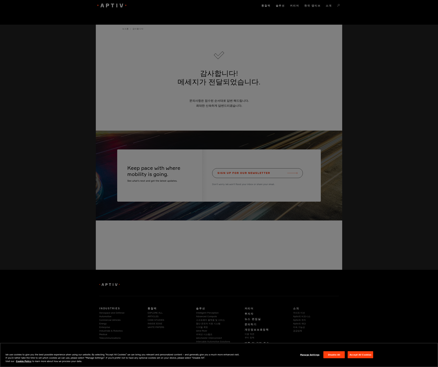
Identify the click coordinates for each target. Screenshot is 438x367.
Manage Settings (309, 354)
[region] (219, 355)
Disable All (334, 354)
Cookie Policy (23, 361)
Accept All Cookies (360, 354)
